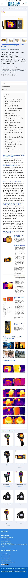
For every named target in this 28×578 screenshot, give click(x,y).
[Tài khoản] (23, 3)
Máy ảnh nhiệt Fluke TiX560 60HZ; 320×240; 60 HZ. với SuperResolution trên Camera (14, 109)
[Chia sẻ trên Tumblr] (14, 75)
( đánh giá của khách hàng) (13, 49)
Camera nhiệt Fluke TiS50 (21, 484)
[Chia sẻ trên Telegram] (16, 75)
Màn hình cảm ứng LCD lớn (14, 127)
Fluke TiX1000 (23, 69)
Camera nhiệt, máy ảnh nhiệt (21, 8)
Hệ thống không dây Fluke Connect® (14, 138)
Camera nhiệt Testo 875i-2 (7, 446)
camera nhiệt (13, 69)
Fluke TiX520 (3, 70)
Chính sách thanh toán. (6, 554)
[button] (2, 4)
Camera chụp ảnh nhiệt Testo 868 (7, 465)
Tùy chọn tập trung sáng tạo (13, 133)
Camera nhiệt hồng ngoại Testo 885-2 (7, 504)
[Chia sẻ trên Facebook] (3, 75)
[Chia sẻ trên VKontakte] (10, 75)
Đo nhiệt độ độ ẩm (10, 8)
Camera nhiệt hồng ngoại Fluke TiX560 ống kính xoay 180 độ (13, 101)
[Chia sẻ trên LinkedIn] (12, 75)
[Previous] (3, 23)
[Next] (25, 23)
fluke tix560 (14, 70)
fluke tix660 (6, 72)
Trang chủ (3, 8)
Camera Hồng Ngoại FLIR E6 (7, 484)
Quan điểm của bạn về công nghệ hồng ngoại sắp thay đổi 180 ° (14, 118)
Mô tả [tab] (3, 83)
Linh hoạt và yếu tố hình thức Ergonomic (13, 124)
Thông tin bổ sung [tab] (6, 86)
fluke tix (18, 69)
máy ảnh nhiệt (12, 72)
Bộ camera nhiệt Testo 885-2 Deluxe (20, 523)
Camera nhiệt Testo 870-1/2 (21, 446)
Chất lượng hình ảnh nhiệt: (13, 150)
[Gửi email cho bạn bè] (7, 75)
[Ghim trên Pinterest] (8, 75)
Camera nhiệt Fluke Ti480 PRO (7, 523)
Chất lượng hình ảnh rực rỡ (14, 130)
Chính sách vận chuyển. (6, 560)
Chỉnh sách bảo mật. (5, 558)
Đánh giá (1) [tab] (4, 89)
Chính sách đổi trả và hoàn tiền (7, 562)
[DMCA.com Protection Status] (5, 564)
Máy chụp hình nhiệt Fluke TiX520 (21, 465)
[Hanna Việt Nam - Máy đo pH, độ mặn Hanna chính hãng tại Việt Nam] (14, 4)
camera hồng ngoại (7, 69)
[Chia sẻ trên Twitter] (5, 75)
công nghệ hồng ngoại (19, 231)
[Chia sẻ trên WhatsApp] (1, 75)
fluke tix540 (9, 70)
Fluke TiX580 (19, 70)
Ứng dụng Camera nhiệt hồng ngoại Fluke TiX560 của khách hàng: (13, 144)
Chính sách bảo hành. (5, 556)
